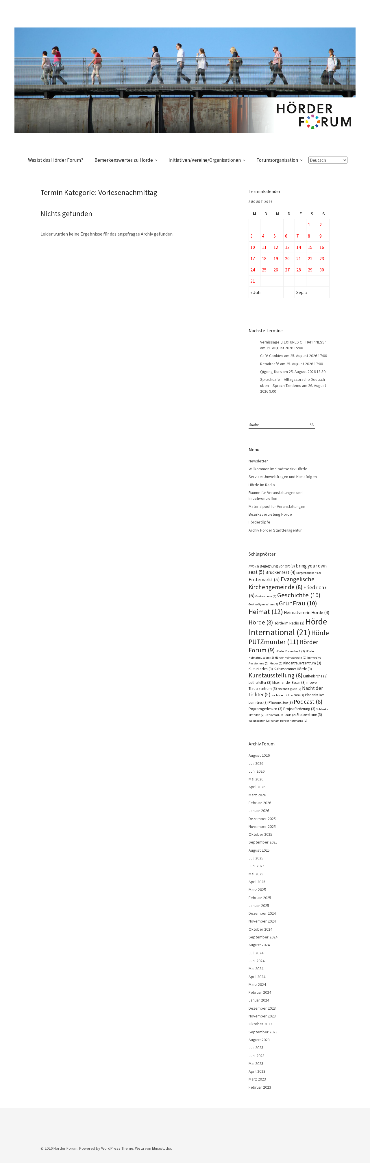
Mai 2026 (256, 779)
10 (252, 247)
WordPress (111, 1148)
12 (275, 247)
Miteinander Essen (289, 682)
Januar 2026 (259, 810)
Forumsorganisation (277, 160)
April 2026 (257, 786)
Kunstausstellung (275, 675)
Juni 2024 (256, 960)
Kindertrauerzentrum (302, 663)
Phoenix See (281, 702)
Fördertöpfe (259, 522)
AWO (254, 566)
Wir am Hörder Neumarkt (289, 721)
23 (321, 258)
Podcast (308, 701)
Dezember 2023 (262, 1008)
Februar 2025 (260, 897)
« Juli (255, 292)
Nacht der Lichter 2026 (287, 695)
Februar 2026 (260, 802)
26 (275, 270)
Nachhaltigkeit (289, 689)
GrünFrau (298, 603)
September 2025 (263, 842)
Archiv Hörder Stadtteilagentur (275, 530)
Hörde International (288, 626)
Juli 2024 (256, 953)
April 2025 (257, 881)
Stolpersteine (309, 714)
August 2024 (259, 944)
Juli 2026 (256, 763)
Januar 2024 (259, 1000)
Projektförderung (299, 708)
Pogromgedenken (265, 708)
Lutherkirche (315, 676)
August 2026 (259, 755)
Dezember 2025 (262, 818)
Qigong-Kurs (271, 371)
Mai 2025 (256, 874)
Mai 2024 (256, 968)
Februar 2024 (260, 992)
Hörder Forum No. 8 (290, 651)
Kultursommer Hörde (293, 668)
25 (264, 270)
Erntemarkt (264, 579)
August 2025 (259, 850)
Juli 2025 (256, 858)
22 (310, 258)
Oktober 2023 (260, 1023)
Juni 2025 (256, 865)
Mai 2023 (256, 1063)
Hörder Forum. (65, 1148)
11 (264, 247)
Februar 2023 (260, 1087)
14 (298, 247)
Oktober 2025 (260, 834)
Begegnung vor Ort (277, 566)
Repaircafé (269, 363)
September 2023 (263, 1032)
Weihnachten (259, 721)
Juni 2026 (256, 771)
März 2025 (257, 889)
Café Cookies (271, 355)
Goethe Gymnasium (263, 604)
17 (252, 258)
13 (287, 247)
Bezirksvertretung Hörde (270, 514)
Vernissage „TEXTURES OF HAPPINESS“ (293, 342)
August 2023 (259, 1039)
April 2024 (257, 976)
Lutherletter (260, 682)
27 (287, 270)
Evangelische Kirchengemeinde (281, 583)
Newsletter (258, 461)
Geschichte (299, 595)
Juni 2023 (256, 1055)
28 (298, 270)
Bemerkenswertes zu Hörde (124, 160)
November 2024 (262, 921)
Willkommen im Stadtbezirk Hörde (278, 468)
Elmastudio (161, 1148)
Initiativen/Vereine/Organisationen (205, 160)
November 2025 (262, 826)
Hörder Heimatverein (290, 657)
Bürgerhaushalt (308, 573)
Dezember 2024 (262, 913)
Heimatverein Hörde (306, 612)
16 (321, 247)
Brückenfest (280, 572)
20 (287, 258)
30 (321, 270)
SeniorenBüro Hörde (280, 715)
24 (252, 270)
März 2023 (257, 1079)
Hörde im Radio (262, 484)
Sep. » (301, 292)
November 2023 (262, 1016)
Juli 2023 (256, 1047)
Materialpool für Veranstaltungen (277, 506)
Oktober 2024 (260, 929)
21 (298, 258)
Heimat (266, 611)
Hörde (261, 622)
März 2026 (257, 795)
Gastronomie (266, 596)
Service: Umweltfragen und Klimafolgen (283, 476)
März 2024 (257, 984)
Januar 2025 (259, 905)
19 (275, 258)
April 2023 (257, 1071)
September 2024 (263, 937)
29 (310, 270)
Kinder (275, 663)
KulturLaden (261, 668)
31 (252, 281)
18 (264, 258)
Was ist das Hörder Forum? (55, 160)
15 (310, 247)
